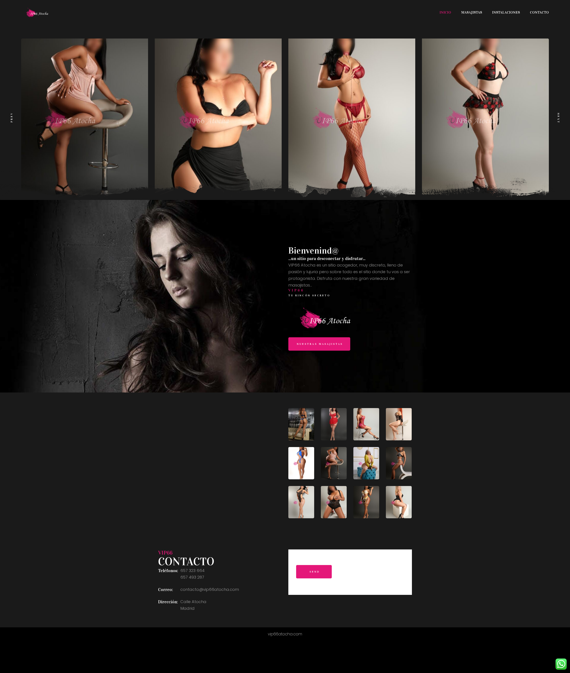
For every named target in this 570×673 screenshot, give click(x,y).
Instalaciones (506, 12)
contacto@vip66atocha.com (209, 589)
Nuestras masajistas (320, 344)
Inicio (445, 12)
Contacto (539, 12)
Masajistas (471, 12)
